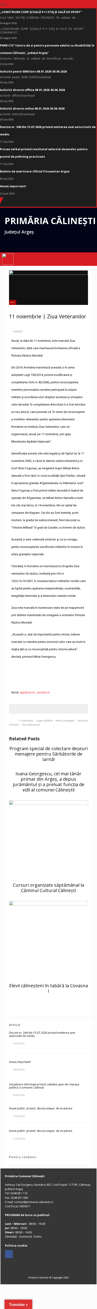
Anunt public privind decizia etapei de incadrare (40, 1108)
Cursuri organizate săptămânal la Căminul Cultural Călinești (48, 887)
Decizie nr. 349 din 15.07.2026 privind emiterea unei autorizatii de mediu (42, 1034)
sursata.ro (43, 692)
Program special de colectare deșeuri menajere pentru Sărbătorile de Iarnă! (48, 753)
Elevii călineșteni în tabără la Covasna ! (48, 988)
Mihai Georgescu (65, 720)
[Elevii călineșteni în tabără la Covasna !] (48, 940)
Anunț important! (20, 1062)
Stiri (12, 302)
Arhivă (14, 1025)
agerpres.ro (27, 692)
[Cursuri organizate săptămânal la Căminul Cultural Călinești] (48, 839)
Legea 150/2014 (44, 720)
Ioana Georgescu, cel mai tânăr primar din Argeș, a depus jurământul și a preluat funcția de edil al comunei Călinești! (48, 782)
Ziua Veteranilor (31, 724)
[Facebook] (9, 1254)
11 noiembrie (26, 720)
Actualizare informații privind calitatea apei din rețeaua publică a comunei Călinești (44, 1085)
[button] (88, 259)
